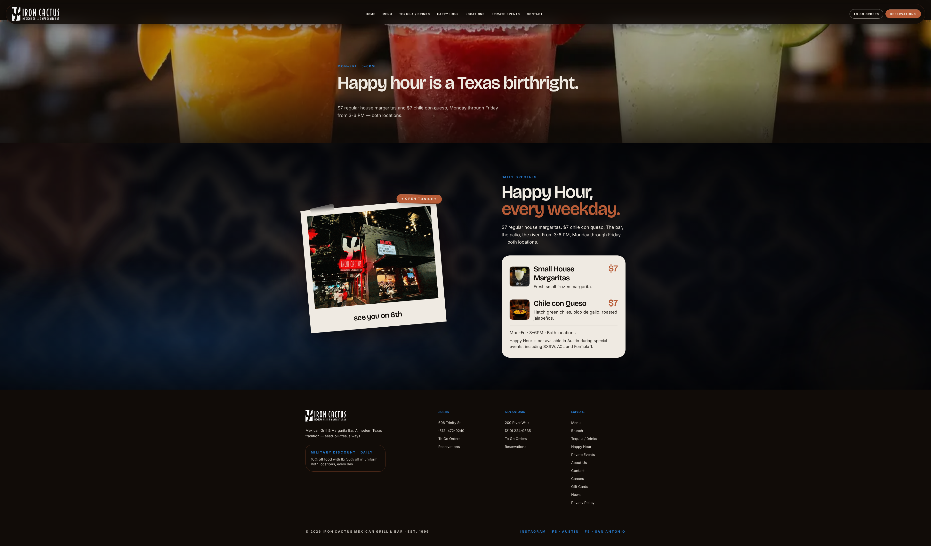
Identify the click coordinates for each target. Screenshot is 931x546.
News (576, 494)
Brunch (577, 431)
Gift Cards (579, 486)
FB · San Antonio (605, 531)
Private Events (506, 14)
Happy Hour (448, 14)
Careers (577, 479)
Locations (475, 14)
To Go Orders (866, 14)
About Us (579, 463)
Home (371, 14)
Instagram (533, 531)
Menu (387, 14)
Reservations (903, 14)
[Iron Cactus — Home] (35, 14)
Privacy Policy (582, 502)
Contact (535, 14)
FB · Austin (565, 531)
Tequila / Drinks (414, 14)
